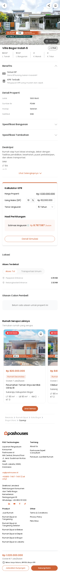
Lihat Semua (30, 408)
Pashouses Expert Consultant (37, 451)
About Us (34, 446)
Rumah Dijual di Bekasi (12, 530)
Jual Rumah (7, 513)
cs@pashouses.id (10, 472)
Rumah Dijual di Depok (12, 534)
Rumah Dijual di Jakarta (13, 542)
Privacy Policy (36, 517)
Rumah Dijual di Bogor (12, 538)
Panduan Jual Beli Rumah (41, 457)
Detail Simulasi (30, 239)
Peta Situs (34, 521)
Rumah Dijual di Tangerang (9, 518)
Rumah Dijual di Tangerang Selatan (11, 524)
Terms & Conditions (39, 513)
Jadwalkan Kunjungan (15, 568)
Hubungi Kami (44, 568)
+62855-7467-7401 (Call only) (13, 477)
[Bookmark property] (55, 5)
